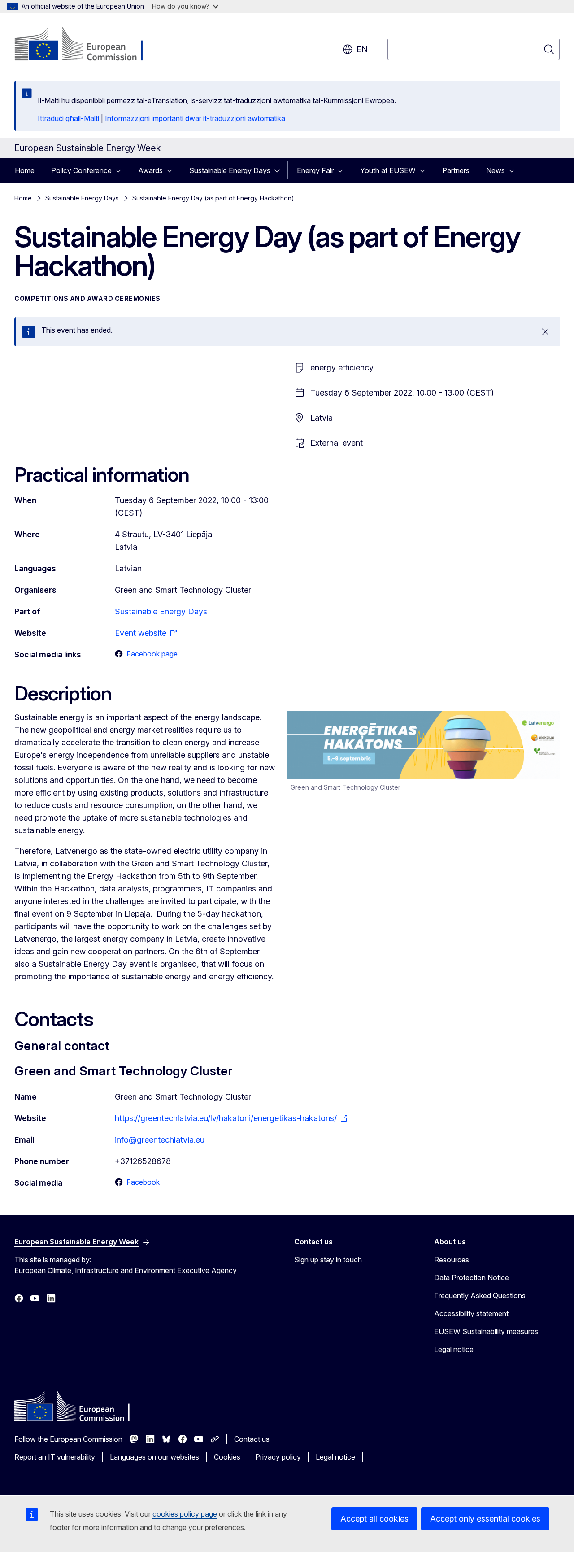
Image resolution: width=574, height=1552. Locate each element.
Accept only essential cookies (485, 1518)
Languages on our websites (154, 1456)
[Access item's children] (121, 170)
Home (25, 170)
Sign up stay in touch (328, 1259)
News (495, 170)
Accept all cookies (374, 1518)
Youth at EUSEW (388, 170)
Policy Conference (81, 170)
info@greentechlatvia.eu (159, 1139)
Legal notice (454, 1349)
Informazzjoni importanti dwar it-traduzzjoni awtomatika (195, 118)
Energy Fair (315, 170)
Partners (456, 170)
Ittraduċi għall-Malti (68, 118)
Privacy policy (278, 1456)
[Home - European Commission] (86, 45)
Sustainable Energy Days (229, 170)
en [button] (362, 49)
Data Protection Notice (471, 1277)
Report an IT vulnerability (54, 1456)
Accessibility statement (471, 1313)
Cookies (227, 1456)
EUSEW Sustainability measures (486, 1331)
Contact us (252, 1439)
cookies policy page (184, 1513)
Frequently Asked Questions (480, 1295)
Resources (451, 1259)
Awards (150, 170)
